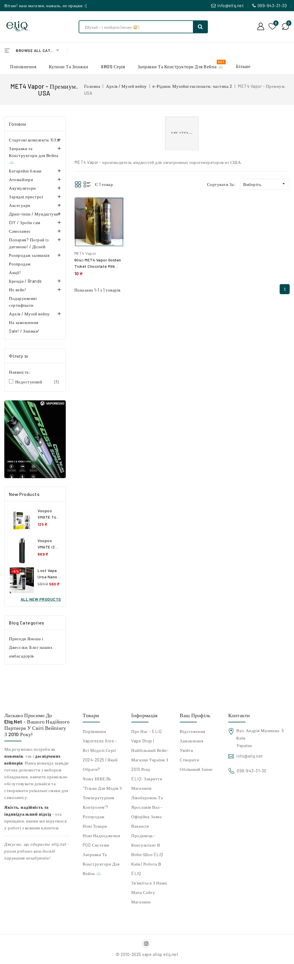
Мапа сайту (143, 892)
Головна (17, 124)
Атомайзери (21, 179)
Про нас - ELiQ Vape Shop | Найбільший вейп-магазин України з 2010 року (150, 750)
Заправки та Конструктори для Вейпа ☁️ (33, 155)
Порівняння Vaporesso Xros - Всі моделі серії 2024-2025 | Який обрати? (100, 750)
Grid (78, 184)
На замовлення (23, 322)
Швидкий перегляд (115, 220)
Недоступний (37, 381)
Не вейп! (17, 289)
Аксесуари (19, 205)
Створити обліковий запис (196, 764)
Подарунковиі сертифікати (23, 302)
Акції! (15, 272)
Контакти (239, 715)
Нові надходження (101, 835)
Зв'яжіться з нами (149, 882)
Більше (243, 66)
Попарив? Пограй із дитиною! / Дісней (29, 243)
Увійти (186, 750)
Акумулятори (22, 188)
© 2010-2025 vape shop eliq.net (147, 954)
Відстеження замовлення (192, 736)
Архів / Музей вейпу (29, 313)
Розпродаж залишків (29, 255)
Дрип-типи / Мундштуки (34, 213)
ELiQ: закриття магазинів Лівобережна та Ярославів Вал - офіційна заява (147, 797)
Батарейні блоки (25, 170)
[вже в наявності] (35, 439)
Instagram (147, 943)
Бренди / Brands (25, 281)
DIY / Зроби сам (24, 222)
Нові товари (95, 826)
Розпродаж (20, 263)
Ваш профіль (195, 715)
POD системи (96, 844)
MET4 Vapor (85, 253)
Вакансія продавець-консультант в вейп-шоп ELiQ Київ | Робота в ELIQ (147, 849)
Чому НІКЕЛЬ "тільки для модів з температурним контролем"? (102, 793)
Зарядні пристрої (26, 196)
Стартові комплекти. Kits (34, 139)
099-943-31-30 (272, 5)
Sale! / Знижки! (24, 330)
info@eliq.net (230, 5)
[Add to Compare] (115, 207)
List (87, 184)
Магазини (140, 901)
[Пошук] (200, 26)
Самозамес (20, 231)
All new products (41, 599)
